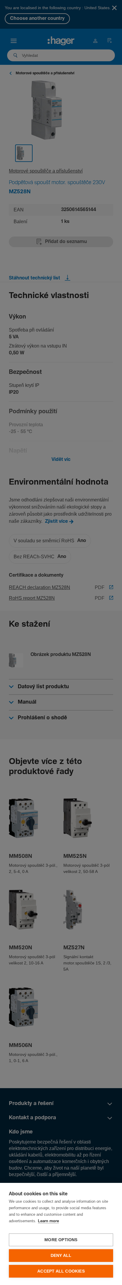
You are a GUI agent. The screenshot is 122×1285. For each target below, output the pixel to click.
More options (60, 1240)
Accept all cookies (61, 1271)
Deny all (61, 1255)
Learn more (48, 1221)
